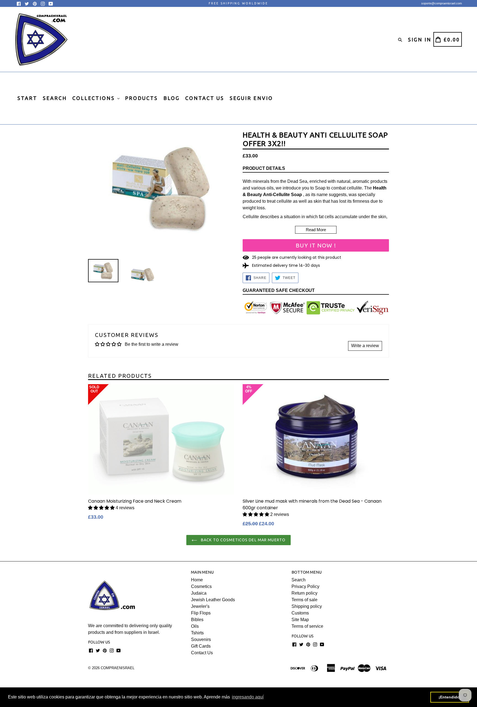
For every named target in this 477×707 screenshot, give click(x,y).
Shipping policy (307, 606)
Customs (300, 613)
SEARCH (55, 98)
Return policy (304, 593)
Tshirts (197, 633)
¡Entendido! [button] (450, 697)
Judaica (198, 593)
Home (197, 579)
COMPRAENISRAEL (117, 668)
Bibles (197, 619)
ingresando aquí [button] (248, 697)
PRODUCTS (141, 98)
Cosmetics (201, 586)
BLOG (171, 98)
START (27, 98)
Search (299, 579)
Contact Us (202, 652)
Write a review (365, 345)
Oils (195, 626)
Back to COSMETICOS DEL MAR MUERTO (242, 540)
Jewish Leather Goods (213, 599)
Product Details (264, 168)
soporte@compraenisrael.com (441, 3)
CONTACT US (204, 98)
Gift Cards (201, 646)
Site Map (300, 619)
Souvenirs (201, 639)
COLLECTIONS (94, 98)
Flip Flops (201, 613)
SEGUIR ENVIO (251, 98)
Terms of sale (304, 599)
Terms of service (307, 626)
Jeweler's (200, 606)
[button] (102, 507)
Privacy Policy (305, 586)
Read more (316, 229)
